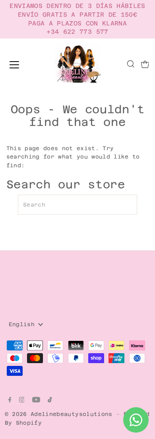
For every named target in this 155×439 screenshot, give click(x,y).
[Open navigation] (21, 65)
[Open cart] (145, 64)
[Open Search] (131, 65)
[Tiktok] (50, 400)
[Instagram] (22, 400)
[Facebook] (10, 400)
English (24, 324)
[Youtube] (36, 400)
